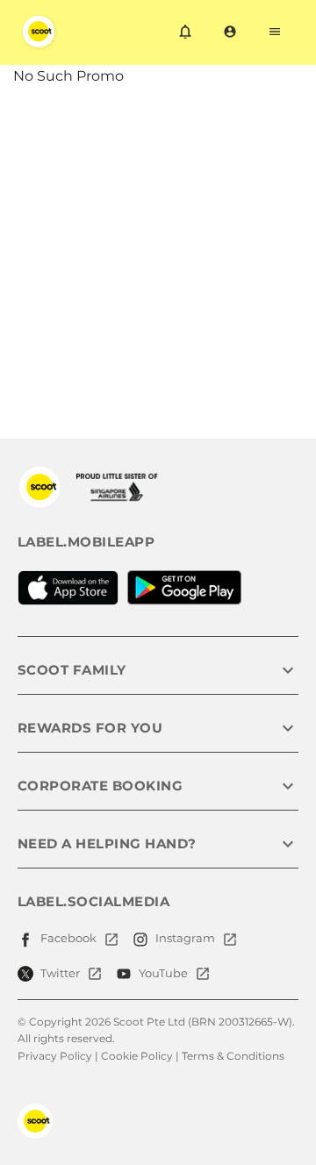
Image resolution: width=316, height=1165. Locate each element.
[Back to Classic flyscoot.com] (39, 487)
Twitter (60, 973)
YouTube (163, 973)
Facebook (68, 938)
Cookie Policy (137, 1055)
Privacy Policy (55, 1055)
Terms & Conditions (233, 1055)
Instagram (185, 938)
